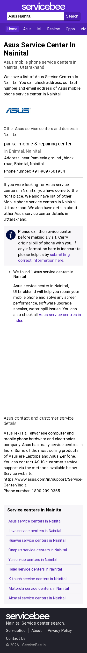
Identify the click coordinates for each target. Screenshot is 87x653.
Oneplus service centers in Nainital (37, 550)
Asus (27, 29)
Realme (53, 29)
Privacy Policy (60, 630)
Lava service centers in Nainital (34, 531)
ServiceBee (16, 630)
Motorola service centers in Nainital (38, 588)
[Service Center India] (43, 8)
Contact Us (15, 638)
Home (12, 29)
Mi (39, 29)
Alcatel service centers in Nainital (36, 598)
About (36, 630)
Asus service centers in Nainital (34, 521)
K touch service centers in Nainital (37, 579)
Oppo (70, 29)
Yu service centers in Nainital (32, 559)
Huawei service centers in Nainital (36, 540)
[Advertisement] (43, 370)
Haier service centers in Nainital (35, 569)
